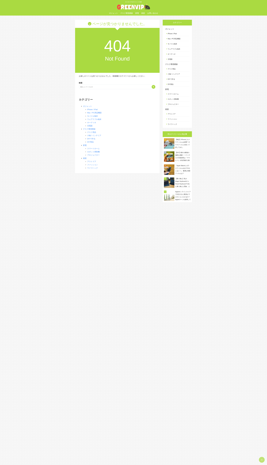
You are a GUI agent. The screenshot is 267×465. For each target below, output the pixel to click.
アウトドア (91, 162)
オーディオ (91, 123)
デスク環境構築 (126, 13)
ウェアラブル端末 (94, 119)
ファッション (92, 165)
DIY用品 (90, 142)
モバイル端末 (92, 116)
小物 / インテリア (94, 136)
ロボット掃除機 (93, 152)
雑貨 (143, 13)
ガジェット (113, 13)
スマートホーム (93, 149)
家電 (137, 13)
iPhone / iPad (92, 110)
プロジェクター (93, 155)
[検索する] (153, 87)
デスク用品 (91, 132)
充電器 (90, 126)
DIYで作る (91, 139)
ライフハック (92, 168)
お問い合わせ (152, 13)
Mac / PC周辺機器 (94, 113)
